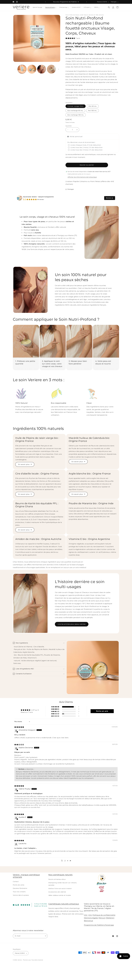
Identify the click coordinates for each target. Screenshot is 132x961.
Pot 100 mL (92, 110)
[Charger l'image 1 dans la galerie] (22, 69)
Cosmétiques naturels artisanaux (63, 904)
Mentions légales (91, 918)
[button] (109, 7)
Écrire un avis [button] (102, 711)
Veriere (20, 960)
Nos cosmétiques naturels (60, 875)
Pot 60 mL (93, 106)
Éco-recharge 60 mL (75, 110)
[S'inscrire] (45, 936)
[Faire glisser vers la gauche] (15, 69)
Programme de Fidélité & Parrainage (99, 925)
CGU (90, 915)
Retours (102, 918)
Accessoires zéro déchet (57, 892)
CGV (86, 915)
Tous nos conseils (19, 892)
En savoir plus (23, 464)
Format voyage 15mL (76, 106)
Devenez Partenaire (20, 888)
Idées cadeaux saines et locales (59, 895)
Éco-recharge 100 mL (76, 115)
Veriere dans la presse (21, 895)
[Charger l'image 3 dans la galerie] (41, 69)
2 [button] (65, 861)
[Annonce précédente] (45, 2)
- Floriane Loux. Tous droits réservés (32, 960)
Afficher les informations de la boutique (82, 177)
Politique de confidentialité (104, 915)
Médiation (110, 918)
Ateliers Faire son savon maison (60, 888)
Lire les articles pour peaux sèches (72, 624)
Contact (16, 881)
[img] (19, 727)
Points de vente (18, 885)
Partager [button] (70, 189)
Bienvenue (88, 921)
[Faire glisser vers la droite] (58, 69)
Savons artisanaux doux (57, 879)
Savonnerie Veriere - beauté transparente (38, 197)
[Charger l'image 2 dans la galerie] (31, 69)
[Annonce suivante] (86, 2)
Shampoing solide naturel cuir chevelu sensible (62, 884)
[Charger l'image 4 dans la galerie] (51, 69)
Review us (109, 198)
